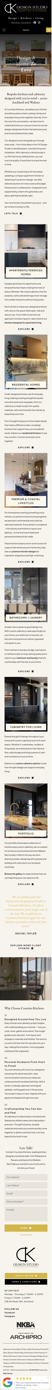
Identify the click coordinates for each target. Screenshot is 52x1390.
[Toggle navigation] (4, 30)
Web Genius (7, 1373)
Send (24, 1228)
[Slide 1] (25, 940)
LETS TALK (11, 213)
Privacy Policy (26, 1235)
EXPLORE (24, 329)
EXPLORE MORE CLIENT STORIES (26, 947)
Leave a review (24, 1276)
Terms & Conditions (24, 1282)
